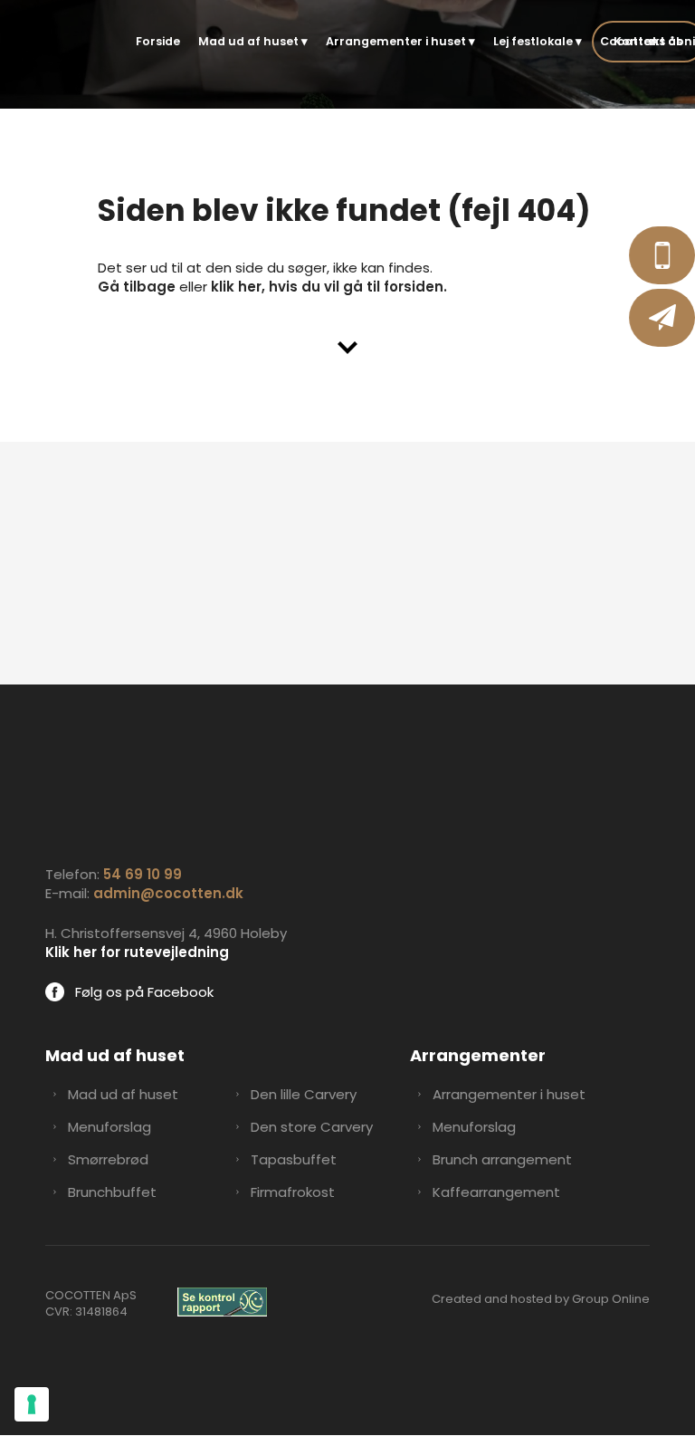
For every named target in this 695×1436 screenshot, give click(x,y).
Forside (158, 41)
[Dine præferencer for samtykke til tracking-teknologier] (31, 1404)
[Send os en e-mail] (662, 318)
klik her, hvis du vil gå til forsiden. (329, 286)
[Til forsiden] (58, 44)
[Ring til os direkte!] (662, 255)
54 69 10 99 (142, 874)
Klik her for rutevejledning (137, 952)
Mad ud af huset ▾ (253, 41)
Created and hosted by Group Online (541, 1298)
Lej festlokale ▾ (537, 41)
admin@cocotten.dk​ (168, 893)
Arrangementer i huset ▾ (400, 41)
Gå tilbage (137, 286)
